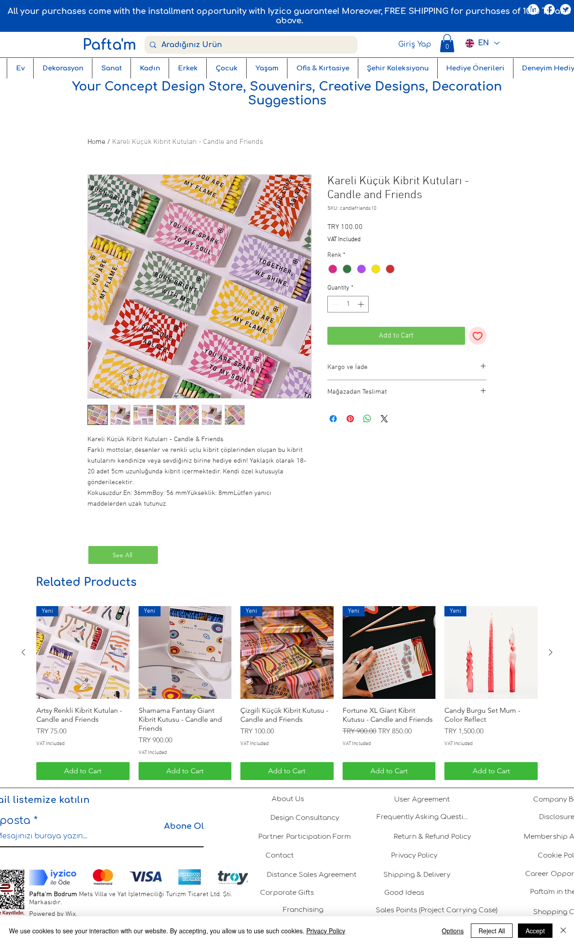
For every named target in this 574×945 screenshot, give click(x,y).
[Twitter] (565, 9)
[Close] (563, 930)
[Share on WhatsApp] (367, 418)
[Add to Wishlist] (478, 336)
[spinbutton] (348, 304)
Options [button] (453, 930)
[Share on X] (384, 418)
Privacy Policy (325, 930)
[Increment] (361, 304)
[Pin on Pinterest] (350, 418)
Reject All (491, 930)
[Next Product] (550, 652)
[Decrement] (334, 304)
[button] (447, 43)
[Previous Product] (23, 652)
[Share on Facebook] (333, 418)
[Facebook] (549, 9)
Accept (535, 930)
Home (96, 142)
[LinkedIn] (533, 9)
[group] (287, 693)
